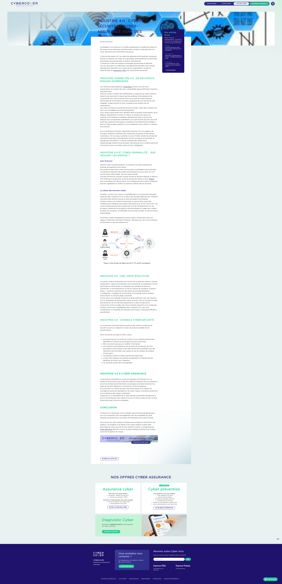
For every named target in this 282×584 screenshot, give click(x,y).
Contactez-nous (126, 566)
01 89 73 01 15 (271, 579)
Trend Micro (127, 87)
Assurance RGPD (157, 578)
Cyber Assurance (145, 578)
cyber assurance (106, 429)
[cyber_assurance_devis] (129, 441)
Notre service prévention (164, 508)
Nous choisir (211, 3)
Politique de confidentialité (108, 578)
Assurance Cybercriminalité (171, 578)
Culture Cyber (241, 3)
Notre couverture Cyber (118, 507)
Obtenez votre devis (259, 3)
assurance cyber (120, 70)
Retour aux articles (106, 41)
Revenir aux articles (109, 458)
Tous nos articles (171, 70)
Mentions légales (133, 578)
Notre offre (226, 3)
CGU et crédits (123, 578)
